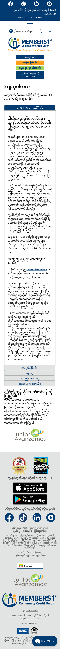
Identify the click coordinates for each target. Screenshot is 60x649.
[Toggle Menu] (30, 23)
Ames (13, 615)
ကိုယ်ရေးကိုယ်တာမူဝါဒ (22, 531)
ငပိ (49, 31)
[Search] (11, 31)
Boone (21, 615)
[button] (30, 565)
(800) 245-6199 (32, 610)
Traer (37, 618)
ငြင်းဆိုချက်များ (40, 531)
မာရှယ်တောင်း (27, 618)
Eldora (28, 615)
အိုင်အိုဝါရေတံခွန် (40, 615)
